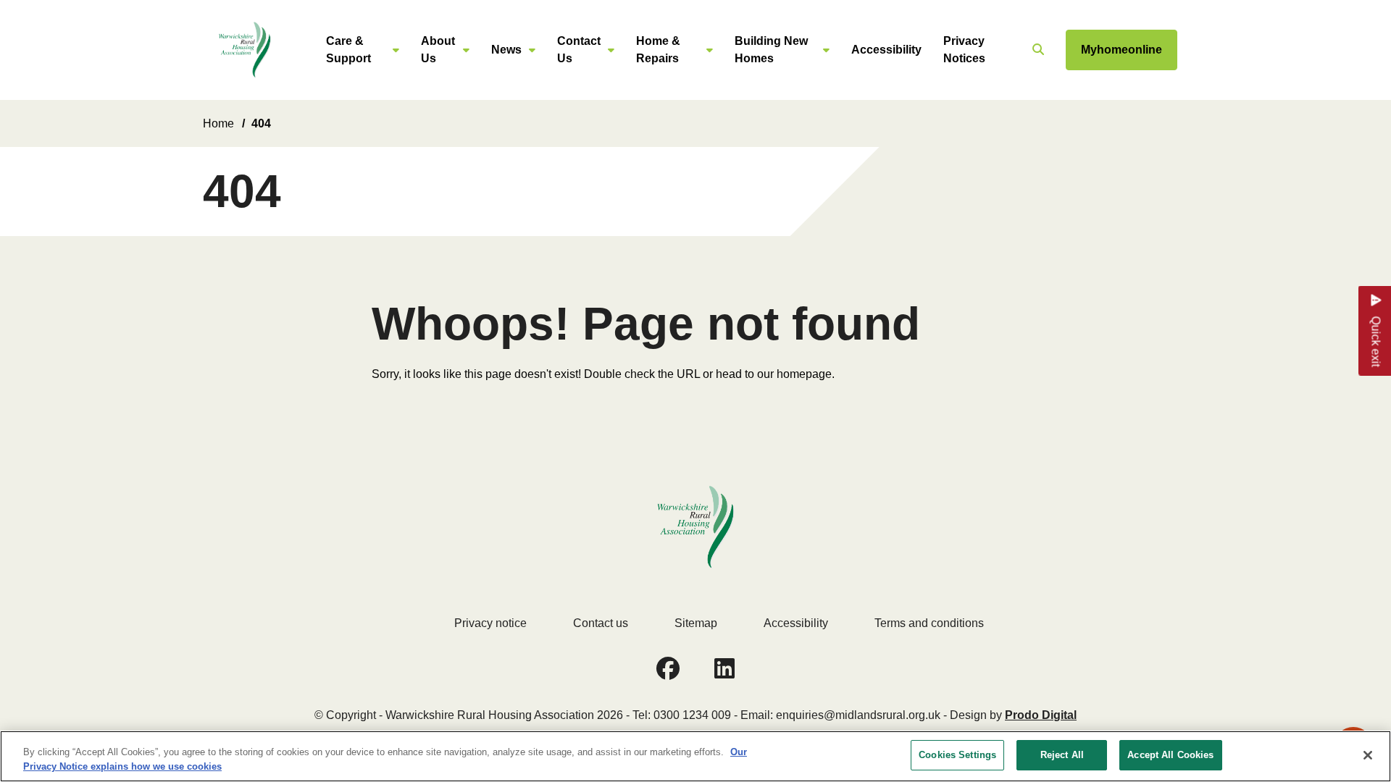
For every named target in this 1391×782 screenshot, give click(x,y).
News (506, 49)
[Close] (1368, 755)
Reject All (1062, 754)
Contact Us (579, 49)
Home (218, 123)
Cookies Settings (957, 754)
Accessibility (886, 49)
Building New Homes (771, 49)
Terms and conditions (929, 623)
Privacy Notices (964, 49)
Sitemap (695, 623)
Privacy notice (490, 623)
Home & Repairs (658, 49)
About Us (438, 49)
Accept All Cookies (1170, 754)
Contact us (600, 623)
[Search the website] (1036, 50)
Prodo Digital (1041, 715)
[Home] (244, 50)
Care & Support (348, 49)
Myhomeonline (1121, 49)
